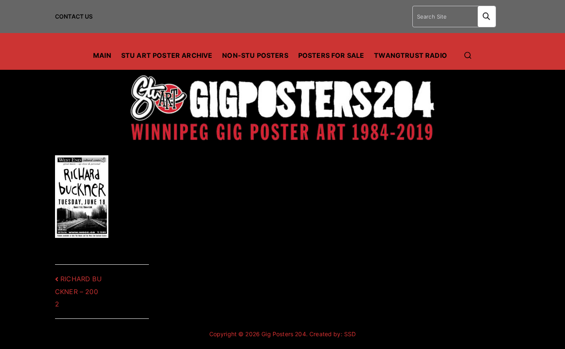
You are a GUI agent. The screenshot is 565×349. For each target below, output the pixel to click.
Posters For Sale (331, 55)
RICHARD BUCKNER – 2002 (78, 291)
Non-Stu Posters (255, 55)
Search (487, 16)
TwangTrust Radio (410, 55)
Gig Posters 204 (283, 333)
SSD (350, 333)
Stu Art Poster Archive (167, 55)
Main (102, 55)
